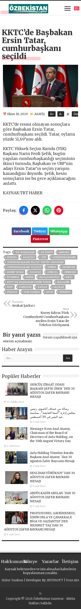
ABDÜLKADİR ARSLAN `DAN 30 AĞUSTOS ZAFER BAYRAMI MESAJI (52, 497)
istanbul (13, 277)
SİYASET (12, 292)
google (35, 272)
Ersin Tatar (15, 272)
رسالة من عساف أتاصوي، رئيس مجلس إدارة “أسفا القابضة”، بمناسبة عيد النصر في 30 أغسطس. (52, 413)
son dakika (32, 292)
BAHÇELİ (29, 257)
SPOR (49, 292)
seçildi (58, 287)
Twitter (40, 231)
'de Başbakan (24, 252)
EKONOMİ (68, 267)
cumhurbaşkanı (64, 257)
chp (43, 257)
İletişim (70, 561)
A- (60, 114)
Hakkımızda (11, 561)
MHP (10, 287)
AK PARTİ (46, 252)
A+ (52, 114)
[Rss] (40, 593)
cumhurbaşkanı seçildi (24, 267)
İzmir (29, 277)
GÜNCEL (52, 272)
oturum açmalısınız (17, 341)
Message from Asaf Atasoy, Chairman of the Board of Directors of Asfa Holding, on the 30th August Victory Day (51, 435)
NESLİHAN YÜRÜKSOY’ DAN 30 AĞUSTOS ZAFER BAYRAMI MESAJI (52, 477)
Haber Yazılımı (12, 580)
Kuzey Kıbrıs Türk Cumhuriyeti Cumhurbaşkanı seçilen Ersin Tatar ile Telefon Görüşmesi (46, 317)
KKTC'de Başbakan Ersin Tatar (29, 282)
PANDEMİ (25, 287)
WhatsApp (59, 231)
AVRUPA (12, 257)
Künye (30, 561)
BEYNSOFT (55, 580)
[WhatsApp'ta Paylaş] (47, 210)
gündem (70, 272)
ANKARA (64, 252)
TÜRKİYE (65, 292)
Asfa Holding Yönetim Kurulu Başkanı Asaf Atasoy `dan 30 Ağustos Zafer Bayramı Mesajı (52, 457)
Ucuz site (72, 580)
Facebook (21, 231)
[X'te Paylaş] (35, 210)
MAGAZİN (63, 282)
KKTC (69, 277)
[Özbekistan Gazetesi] (28, 8)
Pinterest (40, 239)
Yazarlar (50, 561)
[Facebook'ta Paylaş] (23, 210)
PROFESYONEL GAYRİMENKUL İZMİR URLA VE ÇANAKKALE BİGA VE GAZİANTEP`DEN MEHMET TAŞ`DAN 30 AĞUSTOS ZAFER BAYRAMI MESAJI (39, 521)
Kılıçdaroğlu (49, 277)
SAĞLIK (42, 287)
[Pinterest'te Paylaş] (58, 210)
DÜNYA (51, 267)
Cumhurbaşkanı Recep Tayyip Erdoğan (35, 262)
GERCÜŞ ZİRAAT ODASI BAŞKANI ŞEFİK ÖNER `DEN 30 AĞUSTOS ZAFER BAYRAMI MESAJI (52, 391)
